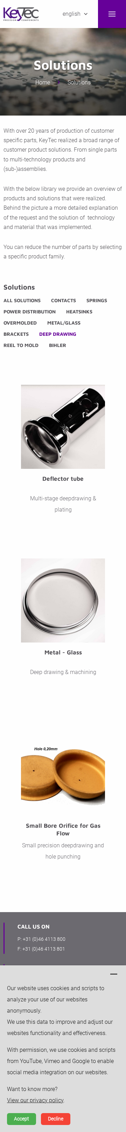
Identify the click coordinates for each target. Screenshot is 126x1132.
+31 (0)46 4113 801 (43, 949)
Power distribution (30, 311)
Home (42, 82)
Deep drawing (57, 334)
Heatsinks (79, 311)
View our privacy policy (35, 1100)
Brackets (16, 334)
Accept (21, 1119)
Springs (96, 300)
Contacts (63, 300)
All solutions (22, 300)
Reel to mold (21, 345)
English (71, 14)
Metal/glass (63, 323)
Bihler (57, 345)
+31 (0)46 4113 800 (44, 939)
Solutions (79, 82)
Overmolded (20, 323)
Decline (55, 1119)
